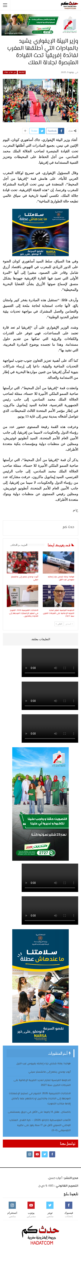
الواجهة (21, 72)
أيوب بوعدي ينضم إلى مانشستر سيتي (49, 1072)
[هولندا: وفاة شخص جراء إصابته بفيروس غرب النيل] (58, 562)
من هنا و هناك (10, 72)
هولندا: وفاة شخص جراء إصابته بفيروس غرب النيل (43, 1064)
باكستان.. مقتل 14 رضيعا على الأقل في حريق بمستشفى (39, 1112)
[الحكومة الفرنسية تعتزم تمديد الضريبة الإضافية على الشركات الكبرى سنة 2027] (58, 596)
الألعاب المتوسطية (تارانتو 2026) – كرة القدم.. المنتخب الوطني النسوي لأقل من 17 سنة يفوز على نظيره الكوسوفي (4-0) (40, 1125)
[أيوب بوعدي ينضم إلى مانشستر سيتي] (22, 562)
